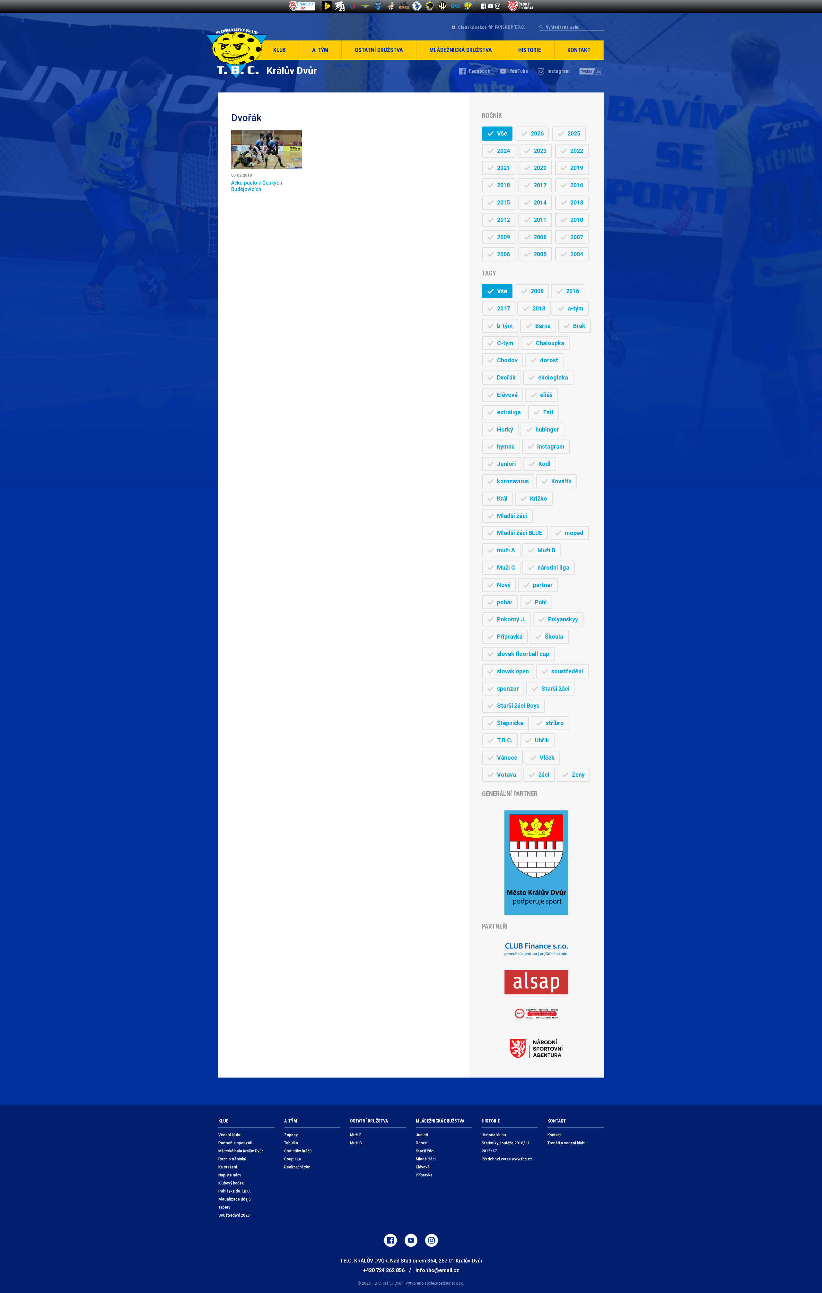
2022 (576, 150)
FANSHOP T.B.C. (510, 27)
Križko (538, 498)
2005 (540, 254)
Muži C (506, 567)
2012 (503, 219)
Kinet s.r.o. (455, 1283)
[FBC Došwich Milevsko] (378, 6)
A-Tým (320, 50)
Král (502, 498)
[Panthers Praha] (429, 6)
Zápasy (291, 1135)
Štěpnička (510, 723)
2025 (573, 133)
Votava (506, 774)
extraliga (509, 412)
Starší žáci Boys (518, 705)
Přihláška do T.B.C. (234, 1191)
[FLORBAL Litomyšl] (352, 6)
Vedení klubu (229, 1135)
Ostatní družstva (379, 50)
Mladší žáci (512, 515)
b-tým (505, 325)
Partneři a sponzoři (235, 1143)
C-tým (505, 343)
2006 (503, 254)
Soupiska (292, 1159)
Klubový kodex (231, 1183)
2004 (576, 254)
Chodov (507, 360)
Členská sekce (472, 27)
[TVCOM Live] (591, 71)
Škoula (554, 636)
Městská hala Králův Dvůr (240, 1151)
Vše (502, 133)
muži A (506, 550)
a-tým (575, 308)
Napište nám (229, 1175)
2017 (540, 185)
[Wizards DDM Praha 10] (404, 6)
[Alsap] (536, 982)
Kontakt (578, 50)
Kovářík (561, 481)
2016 (576, 185)
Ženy (578, 774)
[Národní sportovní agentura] (536, 1048)
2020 (540, 167)
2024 (503, 150)
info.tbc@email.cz (437, 1270)
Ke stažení (227, 1167)
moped (574, 532)
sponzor (508, 688)
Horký (505, 429)
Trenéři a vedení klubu (567, 1143)
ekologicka (553, 377)
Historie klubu (494, 1135)
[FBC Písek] (365, 6)
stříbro (555, 723)
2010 (576, 219)
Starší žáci (555, 688)
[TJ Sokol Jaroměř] (416, 6)
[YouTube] (490, 6)
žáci (543, 774)
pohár (504, 602)
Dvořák (506, 377)
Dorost (422, 1143)
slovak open (513, 671)
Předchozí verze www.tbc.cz (507, 1159)
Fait (548, 412)
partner (543, 584)
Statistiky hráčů (298, 1151)
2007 (576, 237)
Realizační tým (297, 1167)
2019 (576, 167)
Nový (504, 584)
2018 (503, 185)
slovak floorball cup (523, 654)
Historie (529, 50)
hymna (506, 446)
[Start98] (326, 6)
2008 (540, 237)
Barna (543, 325)
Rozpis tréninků (232, 1159)
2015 (503, 202)
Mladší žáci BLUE (519, 532)
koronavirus (513, 481)
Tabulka (291, 1143)
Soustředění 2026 (234, 1215)
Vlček (547, 757)
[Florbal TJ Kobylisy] (442, 6)
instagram (550, 446)
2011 (540, 219)
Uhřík (542, 740)
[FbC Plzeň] (455, 6)
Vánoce (507, 757)
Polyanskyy (563, 619)
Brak (579, 325)
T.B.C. (504, 740)
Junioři (506, 463)
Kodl (544, 463)
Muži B (546, 550)
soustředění (567, 671)
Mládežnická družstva (460, 50)
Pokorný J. (511, 619)
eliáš (546, 394)
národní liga (553, 567)
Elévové (507, 394)
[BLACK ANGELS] (339, 6)
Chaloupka (550, 343)
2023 (540, 150)
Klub (279, 50)
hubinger (547, 429)
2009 (503, 237)
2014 (540, 202)
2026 (537, 133)
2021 (503, 167)
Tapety (224, 1207)
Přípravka (509, 636)
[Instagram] (497, 6)
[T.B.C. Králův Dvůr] (468, 6)
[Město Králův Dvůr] (536, 862)
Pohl (541, 602)
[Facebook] (483, 6)
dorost (549, 360)
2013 (576, 202)
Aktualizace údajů (234, 1199)
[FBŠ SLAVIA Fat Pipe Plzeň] (391, 6)
